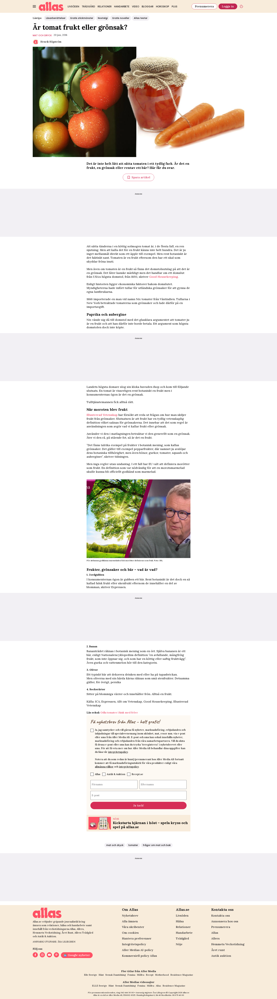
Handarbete (121, 6)
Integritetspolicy (134, 944)
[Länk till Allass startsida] (51, 6)
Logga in (228, 6)
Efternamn (147, 784)
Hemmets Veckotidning (227, 944)
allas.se (186, 992)
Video (135, 6)
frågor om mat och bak (157, 845)
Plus (174, 6)
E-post (96, 795)
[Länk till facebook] (35, 955)
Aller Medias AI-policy (137, 950)
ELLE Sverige (99, 985)
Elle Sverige (90, 974)
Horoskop (162, 6)
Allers (215, 938)
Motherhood (162, 974)
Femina (131, 974)
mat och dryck (42, 35)
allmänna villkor (104, 766)
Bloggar (147, 6)
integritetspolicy (118, 751)
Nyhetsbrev (130, 915)
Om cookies (130, 932)
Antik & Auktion (116, 774)
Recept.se (137, 774)
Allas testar (140, 18)
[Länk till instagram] (42, 955)
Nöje (179, 944)
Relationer (105, 6)
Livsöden (73, 6)
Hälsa (180, 921)
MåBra (140, 974)
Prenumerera (204, 6)
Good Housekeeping (163, 277)
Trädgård (88, 6)
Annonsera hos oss (224, 921)
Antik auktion (221, 956)
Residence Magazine (181, 974)
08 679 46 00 (178, 995)
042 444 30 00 (127, 992)
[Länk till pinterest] (56, 955)
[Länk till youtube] (49, 955)
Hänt (101, 974)
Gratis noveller (120, 18)
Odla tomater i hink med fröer (119, 712)
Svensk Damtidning (115, 974)
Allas (97, 774)
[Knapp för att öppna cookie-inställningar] (241, 6)
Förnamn (97, 784)
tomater (133, 845)
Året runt (218, 950)
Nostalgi (103, 18)
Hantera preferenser (136, 938)
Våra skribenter (133, 927)
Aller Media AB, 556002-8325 (122, 995)
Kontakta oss (220, 915)
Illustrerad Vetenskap (102, 415)
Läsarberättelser (56, 18)
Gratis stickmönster (81, 18)
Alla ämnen (130, 921)
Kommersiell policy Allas (139, 956)
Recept (149, 974)
